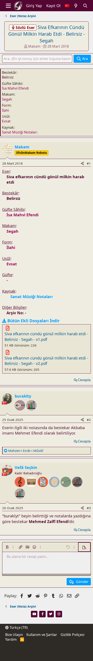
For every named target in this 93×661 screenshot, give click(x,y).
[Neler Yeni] (76, 5)
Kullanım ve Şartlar (41, 634)
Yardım (11, 639)
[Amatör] (31, 413)
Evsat (6, 121)
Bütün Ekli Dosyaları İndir (33, 321)
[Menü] (8, 5)
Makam (34, 46)
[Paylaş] (82, 163)
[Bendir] (55, 490)
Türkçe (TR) (18, 627)
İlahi (5, 110)
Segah (7, 99)
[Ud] (20, 413)
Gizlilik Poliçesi (72, 634)
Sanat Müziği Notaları (19, 132)
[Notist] (43, 490)
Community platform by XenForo (45, 650)
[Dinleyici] (32, 490)
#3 (89, 508)
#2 (89, 419)
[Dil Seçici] (67, 5)
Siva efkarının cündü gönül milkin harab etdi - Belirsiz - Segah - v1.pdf (46, 336)
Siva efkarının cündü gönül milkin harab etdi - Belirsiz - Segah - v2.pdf (46, 360)
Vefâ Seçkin (26, 467)
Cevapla (84, 379)
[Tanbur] (66, 490)
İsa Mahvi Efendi (15, 88)
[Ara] (85, 5)
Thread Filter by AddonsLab (25, 657)
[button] (7, 547)
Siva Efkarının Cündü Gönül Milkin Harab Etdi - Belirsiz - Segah (46, 34)
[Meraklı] (77, 490)
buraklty (23, 396)
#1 (89, 163)
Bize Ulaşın (14, 634)
